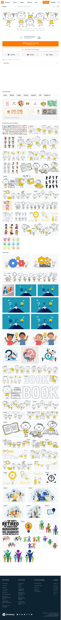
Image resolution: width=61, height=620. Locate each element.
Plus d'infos (6, 62)
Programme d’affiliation (21, 589)
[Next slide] (55, 95)
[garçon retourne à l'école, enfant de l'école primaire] (7, 205)
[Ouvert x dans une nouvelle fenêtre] (29, 614)
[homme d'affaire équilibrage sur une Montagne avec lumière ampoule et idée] (16, 321)
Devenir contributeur (36, 590)
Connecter (53, 2)
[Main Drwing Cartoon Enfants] (9, 142)
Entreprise (5, 589)
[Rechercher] (54, 6)
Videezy (4, 587)
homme (26, 95)
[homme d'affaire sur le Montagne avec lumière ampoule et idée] (48, 290)
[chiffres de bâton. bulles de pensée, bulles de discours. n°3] (36, 205)
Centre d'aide (36, 583)
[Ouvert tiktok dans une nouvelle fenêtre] (27, 614)
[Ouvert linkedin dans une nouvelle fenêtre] (22, 614)
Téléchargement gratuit (31, 43)
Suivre (39, 38)
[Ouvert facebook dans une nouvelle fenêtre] (17, 614)
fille (40, 95)
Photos (15, 2)
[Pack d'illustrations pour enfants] (10, 168)
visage (19, 95)
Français (54, 591)
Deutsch (54, 589)
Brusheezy (5, 583)
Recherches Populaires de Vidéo (21, 603)
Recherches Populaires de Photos (21, 598)
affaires (12, 95)
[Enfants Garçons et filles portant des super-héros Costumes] (11, 229)
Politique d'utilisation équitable (49, 615)
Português (55, 587)
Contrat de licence (20, 583)
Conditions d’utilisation (52, 614)
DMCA (19, 586)
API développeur (6, 594)
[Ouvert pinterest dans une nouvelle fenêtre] (24, 614)
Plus (36, 2)
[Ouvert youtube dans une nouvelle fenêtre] (31, 614)
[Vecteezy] (2, 2)
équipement (47, 95)
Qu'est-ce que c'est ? (16, 59)
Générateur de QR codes (6, 606)
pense (5, 95)
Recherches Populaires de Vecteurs (21, 593)
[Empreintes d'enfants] (11, 243)
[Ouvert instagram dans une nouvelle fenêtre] (19, 614)
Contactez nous (37, 585)
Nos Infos (35, 587)
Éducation (4, 591)
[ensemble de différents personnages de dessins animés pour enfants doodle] (14, 129)
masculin (33, 95)
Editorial (29, 2)
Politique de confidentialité (52, 614)
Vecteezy (4, 585)
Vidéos (22, 2)
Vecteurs (7, 2)
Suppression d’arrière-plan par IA (5, 602)
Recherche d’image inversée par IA (6, 597)
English (54, 583)
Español (54, 585)
